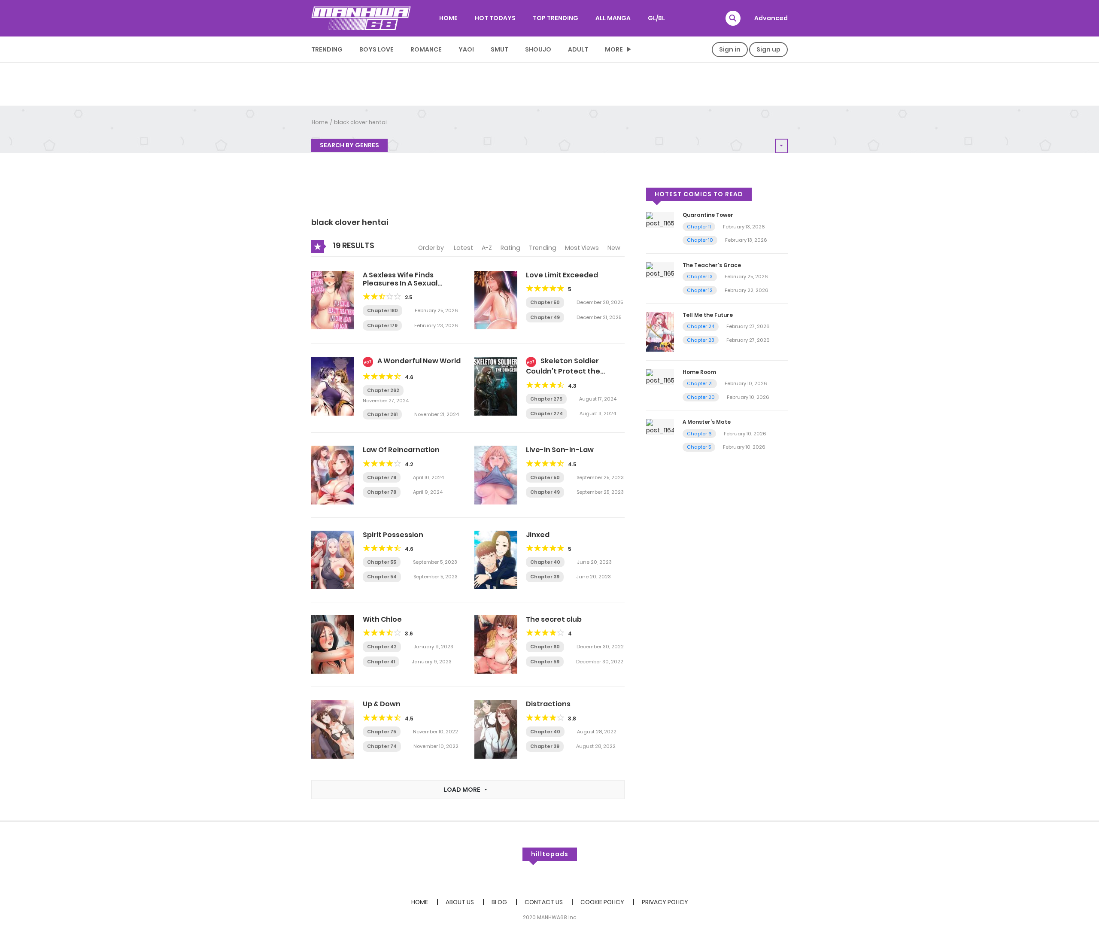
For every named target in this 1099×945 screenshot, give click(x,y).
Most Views (582, 247)
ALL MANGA (613, 18)
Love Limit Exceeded (562, 275)
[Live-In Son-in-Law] (495, 474)
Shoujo (538, 49)
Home (320, 122)
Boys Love (376, 49)
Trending (327, 49)
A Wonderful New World (419, 361)
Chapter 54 (382, 576)
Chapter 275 (546, 398)
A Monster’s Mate (707, 421)
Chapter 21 (700, 383)
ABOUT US (460, 902)
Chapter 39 (544, 576)
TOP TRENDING (555, 18)
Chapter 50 (545, 302)
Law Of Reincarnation (401, 450)
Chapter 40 (545, 562)
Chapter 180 (382, 310)
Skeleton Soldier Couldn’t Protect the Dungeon (563, 370)
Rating (510, 247)
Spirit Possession (393, 535)
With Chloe (382, 619)
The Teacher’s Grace (712, 265)
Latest (463, 247)
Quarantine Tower (708, 215)
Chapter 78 (381, 492)
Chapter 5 (699, 447)
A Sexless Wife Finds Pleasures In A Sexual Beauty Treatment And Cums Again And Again (404, 287)
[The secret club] (495, 644)
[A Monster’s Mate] (660, 426)
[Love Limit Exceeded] (495, 299)
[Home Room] (660, 376)
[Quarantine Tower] (660, 220)
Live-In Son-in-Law (560, 450)
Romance (426, 49)
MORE (614, 49)
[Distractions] (495, 729)
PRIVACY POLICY (665, 902)
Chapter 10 (700, 240)
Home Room (699, 372)
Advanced (771, 18)
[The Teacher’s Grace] (660, 269)
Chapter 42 (382, 646)
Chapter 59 (544, 661)
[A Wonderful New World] (332, 385)
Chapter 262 (383, 390)
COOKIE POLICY (602, 902)
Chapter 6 (699, 433)
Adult (578, 49)
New (613, 247)
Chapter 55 (381, 562)
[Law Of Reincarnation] (332, 474)
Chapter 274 (546, 413)
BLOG (499, 902)
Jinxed (538, 535)
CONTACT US (544, 902)
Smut (499, 49)
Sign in (730, 49)
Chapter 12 (700, 290)
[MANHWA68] (361, 18)
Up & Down (382, 704)
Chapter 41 (381, 661)
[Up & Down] (332, 729)
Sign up (768, 49)
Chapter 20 (701, 397)
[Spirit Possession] (332, 559)
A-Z (487, 247)
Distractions (548, 704)
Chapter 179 (382, 325)
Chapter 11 (699, 226)
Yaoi (466, 49)
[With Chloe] (332, 644)
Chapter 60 (545, 646)
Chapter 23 (700, 340)
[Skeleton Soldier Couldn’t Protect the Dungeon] (495, 385)
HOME (448, 18)
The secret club (554, 619)
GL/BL (656, 18)
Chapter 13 (700, 276)
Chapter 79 (381, 477)
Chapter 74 (382, 746)
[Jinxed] (495, 559)
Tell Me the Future (708, 315)
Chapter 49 (545, 317)
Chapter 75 (381, 731)
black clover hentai (360, 122)
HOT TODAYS (495, 18)
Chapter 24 (700, 326)
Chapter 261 (382, 414)
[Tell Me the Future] (660, 331)
